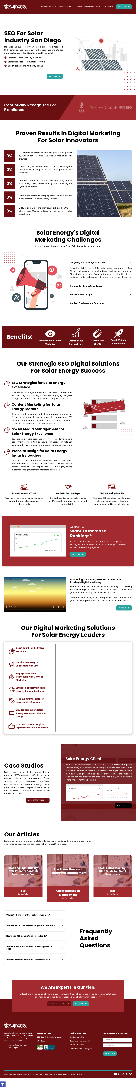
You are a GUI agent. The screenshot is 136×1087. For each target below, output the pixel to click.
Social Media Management (80, 1041)
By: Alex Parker (23, 894)
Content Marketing (77, 1037)
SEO (23, 891)
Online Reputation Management (82, 1049)
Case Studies (89, 7)
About (98, 7)
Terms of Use (44, 1074)
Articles (79, 7)
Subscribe (110, 1053)
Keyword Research (77, 1045)
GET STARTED (124, 7)
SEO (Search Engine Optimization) (50, 1037)
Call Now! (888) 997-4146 (17, 1045)
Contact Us (109, 7)
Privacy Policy (34, 1074)
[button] (3, 1084)
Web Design (41, 1041)
